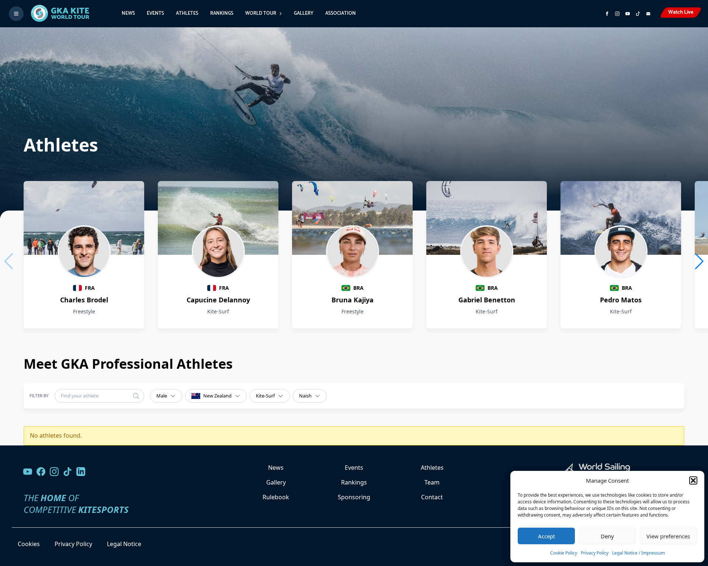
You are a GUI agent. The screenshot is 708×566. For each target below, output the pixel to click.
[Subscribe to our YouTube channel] (627, 13)
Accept (546, 536)
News (128, 13)
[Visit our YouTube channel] (27, 471)
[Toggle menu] (16, 13)
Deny (607, 536)
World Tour (260, 13)
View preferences (668, 536)
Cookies (29, 544)
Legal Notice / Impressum (638, 553)
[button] (693, 480)
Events (155, 13)
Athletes (187, 13)
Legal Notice (124, 544)
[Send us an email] (648, 13)
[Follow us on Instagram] (617, 13)
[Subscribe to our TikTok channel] (638, 13)
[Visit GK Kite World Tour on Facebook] (607, 13)
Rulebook (276, 497)
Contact (432, 497)
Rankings (221, 13)
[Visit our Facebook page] (41, 471)
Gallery (303, 13)
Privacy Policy (594, 553)
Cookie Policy (563, 553)
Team (432, 482)
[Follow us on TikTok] (67, 471)
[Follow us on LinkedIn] (80, 471)
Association (340, 13)
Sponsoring (354, 497)
